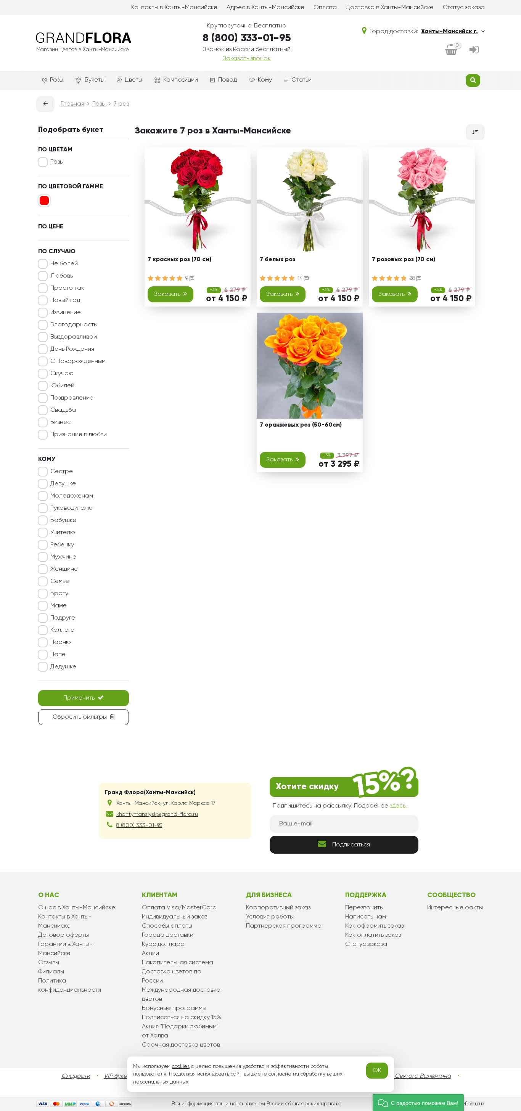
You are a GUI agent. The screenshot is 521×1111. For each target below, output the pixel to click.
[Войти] (474, 50)
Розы (56, 80)
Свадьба (63, 410)
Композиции (180, 80)
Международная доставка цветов (181, 994)
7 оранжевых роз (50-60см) (301, 425)
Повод (227, 80)
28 (413, 278)
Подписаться (351, 845)
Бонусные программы (174, 1008)
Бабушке (63, 520)
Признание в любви (78, 435)
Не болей (64, 264)
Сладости (75, 1076)
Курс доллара (163, 944)
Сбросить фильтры (80, 717)
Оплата (325, 8)
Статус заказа (464, 8)
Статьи (301, 80)
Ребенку (62, 545)
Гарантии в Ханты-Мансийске (65, 949)
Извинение (65, 313)
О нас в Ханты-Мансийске (76, 908)
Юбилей (62, 386)
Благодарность (73, 325)
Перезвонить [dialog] (364, 908)
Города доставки (167, 935)
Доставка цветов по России (171, 976)
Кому (265, 80)
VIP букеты (118, 1076)
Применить (79, 698)
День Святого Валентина (415, 1076)
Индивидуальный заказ (174, 917)
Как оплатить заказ (373, 935)
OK (377, 1071)
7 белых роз (277, 260)
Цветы (133, 80)
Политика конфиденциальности (69, 985)
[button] (418, 1102)
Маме (58, 606)
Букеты (95, 80)
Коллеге (62, 630)
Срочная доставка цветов (181, 1045)
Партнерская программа (284, 926)
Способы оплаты (167, 926)
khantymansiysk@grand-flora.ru (157, 814)
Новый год (65, 300)
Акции (150, 953)
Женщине (64, 569)
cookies (181, 1066)
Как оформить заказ (374, 926)
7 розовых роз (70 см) (403, 260)
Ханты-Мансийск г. (449, 32)
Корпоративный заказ (278, 908)
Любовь (61, 276)
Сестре (61, 472)
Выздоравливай (73, 337)
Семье (59, 581)
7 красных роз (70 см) (179, 260)
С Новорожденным (78, 361)
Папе (58, 655)
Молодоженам (71, 496)
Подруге (62, 618)
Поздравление (71, 398)
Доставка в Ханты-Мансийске (390, 8)
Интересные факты (455, 908)
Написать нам (365, 917)
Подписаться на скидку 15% (181, 1018)
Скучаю (62, 374)
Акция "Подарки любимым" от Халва (180, 1031)
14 (300, 278)
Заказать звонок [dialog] (247, 59)
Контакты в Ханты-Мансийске (174, 8)
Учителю (62, 533)
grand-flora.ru (464, 1103)
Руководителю (71, 508)
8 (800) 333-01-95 (247, 38)
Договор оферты (63, 935)
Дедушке (63, 667)
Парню (60, 642)
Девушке (63, 484)
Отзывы (48, 963)
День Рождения (72, 349)
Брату (59, 594)
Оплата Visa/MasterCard (179, 908)
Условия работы (270, 917)
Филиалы (51, 972)
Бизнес (60, 422)
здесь (397, 806)
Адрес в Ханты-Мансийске (265, 8)
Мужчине (63, 557)
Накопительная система (177, 963)
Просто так (67, 288)
